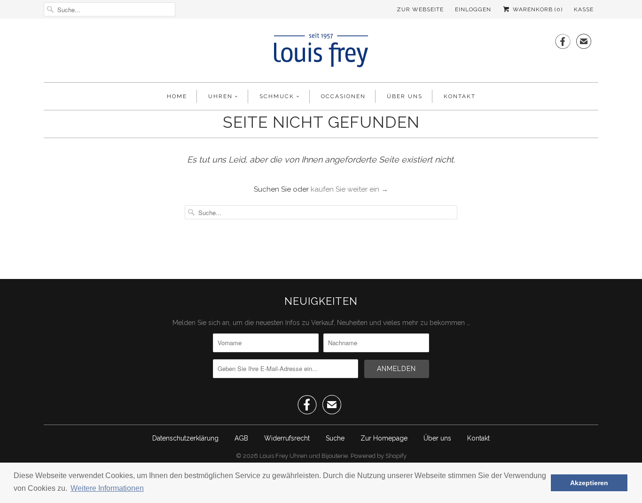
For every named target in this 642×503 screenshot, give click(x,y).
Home (177, 96)
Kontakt (460, 96)
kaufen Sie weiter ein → (349, 189)
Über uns (405, 96)
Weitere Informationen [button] (107, 488)
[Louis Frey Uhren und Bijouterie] (321, 53)
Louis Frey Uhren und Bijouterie (303, 455)
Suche (335, 438)
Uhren (220, 96)
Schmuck (276, 96)
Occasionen (343, 96)
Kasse (584, 9)
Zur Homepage (383, 438)
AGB (241, 438)
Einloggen (473, 9)
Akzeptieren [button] (589, 483)
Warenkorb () (537, 9)
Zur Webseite (420, 9)
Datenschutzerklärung (185, 438)
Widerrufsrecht (287, 438)
